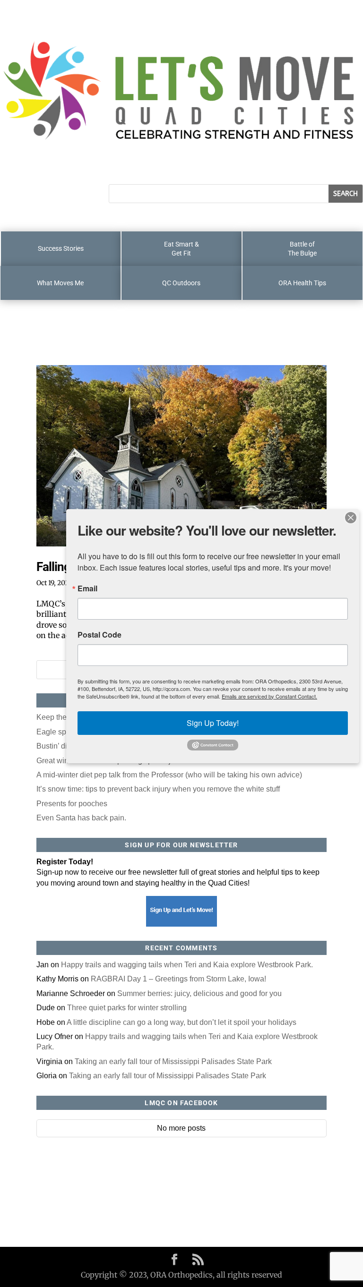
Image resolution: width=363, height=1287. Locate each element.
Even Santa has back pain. (81, 818)
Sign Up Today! (213, 722)
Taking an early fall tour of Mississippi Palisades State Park (173, 1061)
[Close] (350, 517)
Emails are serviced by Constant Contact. (269, 696)
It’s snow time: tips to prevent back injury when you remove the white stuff (158, 789)
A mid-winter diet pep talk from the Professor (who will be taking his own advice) (169, 775)
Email (87, 588)
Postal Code (99, 635)
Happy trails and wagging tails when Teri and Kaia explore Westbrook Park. (187, 965)
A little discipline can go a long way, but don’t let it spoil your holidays (181, 1022)
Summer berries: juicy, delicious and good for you (199, 993)
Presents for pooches (71, 804)
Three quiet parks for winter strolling (127, 1008)
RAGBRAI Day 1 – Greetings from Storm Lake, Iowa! (178, 979)
